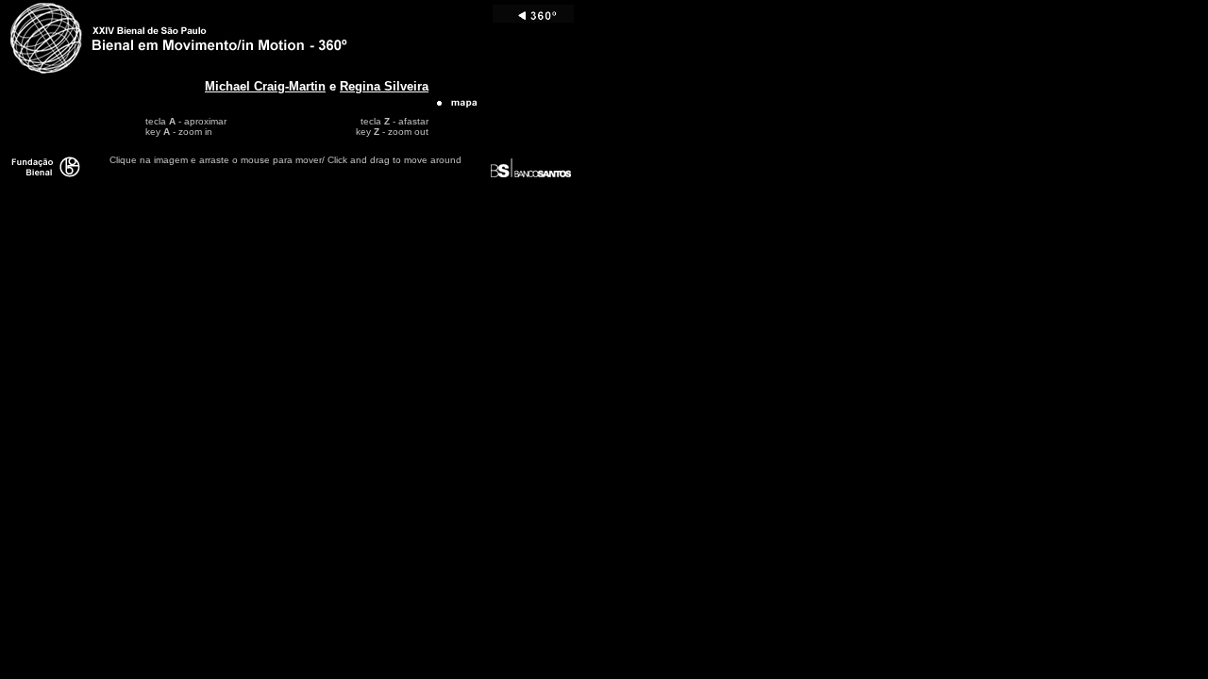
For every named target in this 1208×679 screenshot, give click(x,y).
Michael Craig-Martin (265, 86)
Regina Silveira (384, 86)
